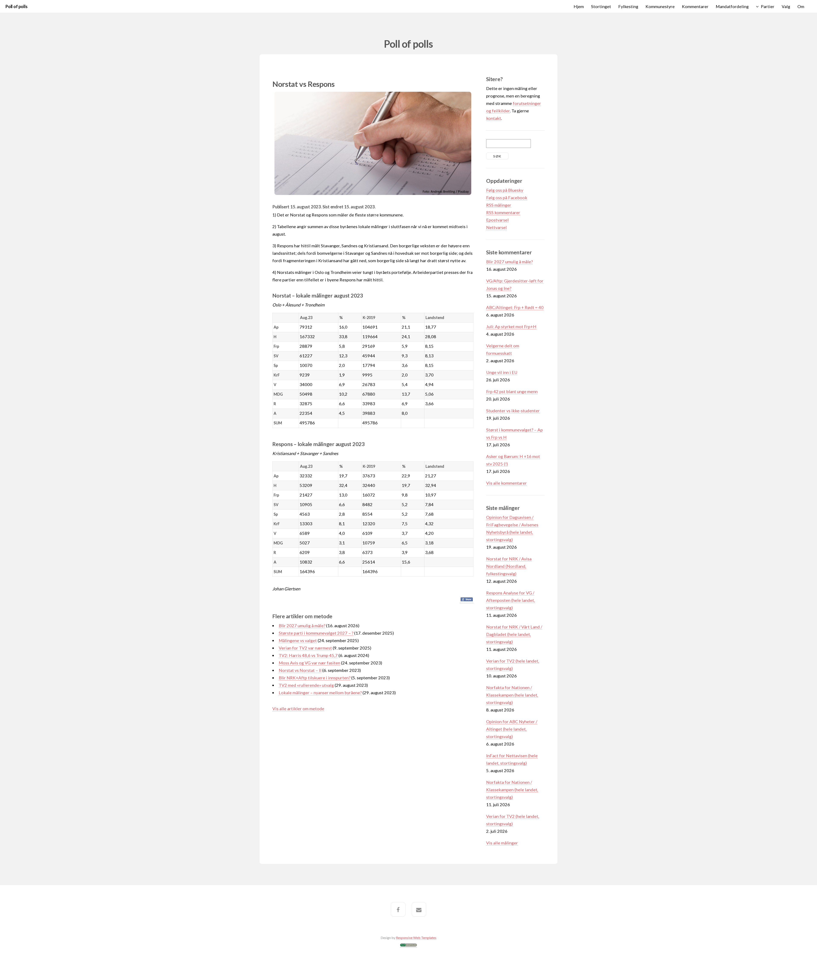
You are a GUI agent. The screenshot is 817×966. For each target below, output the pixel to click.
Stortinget (601, 6)
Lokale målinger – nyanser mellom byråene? (320, 692)
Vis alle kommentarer (506, 482)
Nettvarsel (496, 227)
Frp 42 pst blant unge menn (512, 391)
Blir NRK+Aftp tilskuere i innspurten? (314, 677)
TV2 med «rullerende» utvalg (306, 685)
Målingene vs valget (298, 640)
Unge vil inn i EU (501, 372)
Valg (786, 6)
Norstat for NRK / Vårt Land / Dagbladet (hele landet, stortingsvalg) (514, 634)
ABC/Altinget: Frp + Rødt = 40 (515, 307)
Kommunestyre (660, 6)
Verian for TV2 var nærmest (305, 647)
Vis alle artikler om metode (298, 708)
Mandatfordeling (732, 6)
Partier (767, 6)
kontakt (493, 118)
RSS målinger (498, 205)
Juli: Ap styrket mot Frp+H (511, 326)
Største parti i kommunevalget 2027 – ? (316, 632)
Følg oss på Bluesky (504, 190)
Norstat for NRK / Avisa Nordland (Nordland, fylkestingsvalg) (508, 566)
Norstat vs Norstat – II (300, 670)
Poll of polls (16, 6)
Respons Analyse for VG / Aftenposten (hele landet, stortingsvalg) (510, 600)
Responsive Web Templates (416, 938)
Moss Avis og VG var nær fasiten (309, 662)
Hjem (579, 6)
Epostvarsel (497, 219)
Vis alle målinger (502, 842)
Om (800, 6)
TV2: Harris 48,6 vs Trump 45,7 (308, 655)
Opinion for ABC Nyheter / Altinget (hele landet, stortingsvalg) (511, 729)
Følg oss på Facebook (506, 197)
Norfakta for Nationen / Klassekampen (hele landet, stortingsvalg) (512, 695)
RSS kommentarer (503, 212)
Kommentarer (695, 6)
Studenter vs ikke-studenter (513, 410)
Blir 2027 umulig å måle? (302, 625)
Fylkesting (628, 6)
